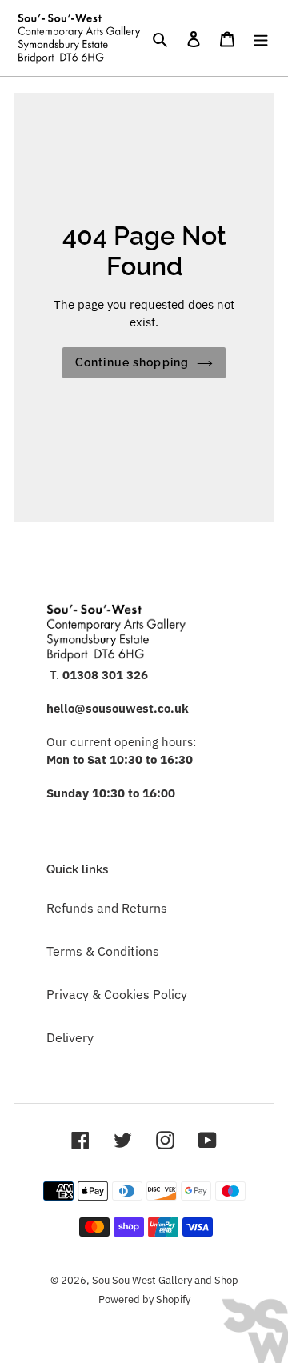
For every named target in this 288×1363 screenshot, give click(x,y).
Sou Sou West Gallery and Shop (165, 1280)
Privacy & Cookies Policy (116, 994)
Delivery (70, 1037)
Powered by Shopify (144, 1299)
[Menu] (261, 37)
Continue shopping (132, 362)
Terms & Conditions (102, 951)
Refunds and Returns (106, 908)
